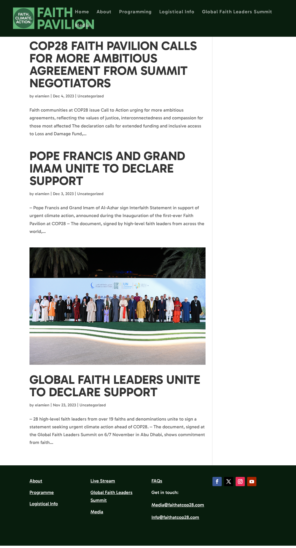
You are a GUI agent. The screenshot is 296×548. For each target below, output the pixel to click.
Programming (135, 12)
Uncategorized (90, 96)
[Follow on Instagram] (240, 481)
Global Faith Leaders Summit (237, 12)
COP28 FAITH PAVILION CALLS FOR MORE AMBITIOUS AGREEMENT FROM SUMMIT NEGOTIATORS (113, 64)
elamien (42, 96)
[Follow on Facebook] (217, 481)
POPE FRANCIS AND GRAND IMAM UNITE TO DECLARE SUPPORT (107, 168)
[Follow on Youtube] (251, 481)
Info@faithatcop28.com (175, 517)
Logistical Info (177, 12)
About (104, 12)
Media (82, 25)
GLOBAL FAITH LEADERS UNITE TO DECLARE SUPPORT (114, 385)
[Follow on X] (228, 481)
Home (82, 12)
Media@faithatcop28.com (177, 505)
